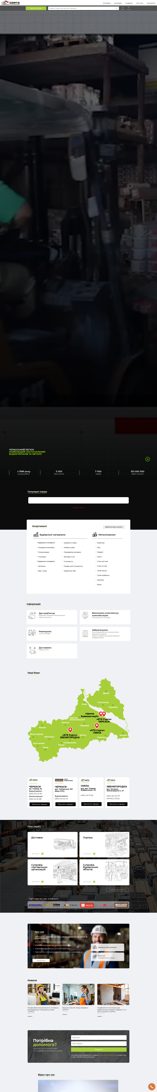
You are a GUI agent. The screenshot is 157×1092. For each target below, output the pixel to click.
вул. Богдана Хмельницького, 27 (115, 790)
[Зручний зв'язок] (151, 1086)
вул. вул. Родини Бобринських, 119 (88, 789)
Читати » (30, 1016)
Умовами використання (108, 1055)
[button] (69, 909)
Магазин (118, 3)
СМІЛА (85, 785)
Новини (128, 3)
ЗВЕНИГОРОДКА (117, 786)
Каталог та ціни (36, 8)
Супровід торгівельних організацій (39, 867)
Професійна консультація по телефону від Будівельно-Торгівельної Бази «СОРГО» (43, 1010)
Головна (107, 3)
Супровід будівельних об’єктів (90, 867)
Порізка (87, 837)
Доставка (37, 837)
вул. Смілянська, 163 (64, 789)
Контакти (151, 3)
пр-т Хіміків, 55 (35, 789)
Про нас (139, 3)
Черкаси (35, 786)
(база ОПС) (59, 791)
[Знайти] (116, 8)
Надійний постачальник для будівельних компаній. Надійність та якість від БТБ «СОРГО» (111, 1010)
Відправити (99, 1049)
